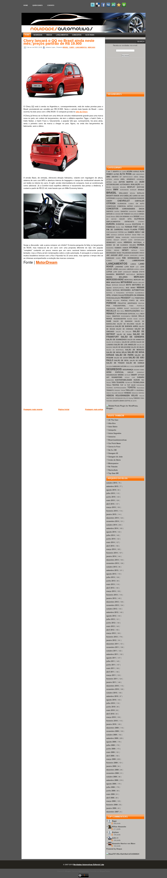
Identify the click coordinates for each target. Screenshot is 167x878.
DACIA (141, 208)
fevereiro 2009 (112, 762)
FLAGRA (134, 229)
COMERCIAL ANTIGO (125, 206)
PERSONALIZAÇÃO (113, 298)
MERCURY (138, 280)
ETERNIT (141, 222)
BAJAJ (109, 187)
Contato (50, 5)
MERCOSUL (128, 280)
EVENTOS (120, 224)
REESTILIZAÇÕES (133, 311)
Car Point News (114, 443)
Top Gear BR (113, 473)
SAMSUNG (116, 366)
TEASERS (120, 382)
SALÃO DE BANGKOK (124, 321)
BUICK (117, 195)
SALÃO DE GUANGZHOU (116, 339)
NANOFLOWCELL (119, 288)
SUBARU (140, 377)
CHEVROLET (126, 200)
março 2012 (111, 633)
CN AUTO (140, 203)
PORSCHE (112, 302)
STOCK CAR (131, 377)
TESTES (116, 385)
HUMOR (126, 248)
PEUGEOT (126, 297)
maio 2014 (110, 542)
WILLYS (126, 398)
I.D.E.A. (141, 248)
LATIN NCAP (130, 267)
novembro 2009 (112, 731)
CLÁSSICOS (123, 203)
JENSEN (127, 255)
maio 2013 (110, 584)
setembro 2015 (112, 486)
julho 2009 (110, 745)
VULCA (141, 396)
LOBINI (141, 269)
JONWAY (141, 255)
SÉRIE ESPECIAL (116, 372)
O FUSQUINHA (120, 293)
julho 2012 (110, 619)
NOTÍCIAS (117, 290)
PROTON (141, 303)
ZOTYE (127, 401)
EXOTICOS (137, 224)
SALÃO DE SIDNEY (137, 360)
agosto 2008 (111, 783)
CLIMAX (132, 204)
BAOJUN (116, 187)
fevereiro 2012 (112, 636)
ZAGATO (116, 401)
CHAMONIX (119, 198)
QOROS (120, 308)
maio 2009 (110, 752)
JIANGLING (134, 255)
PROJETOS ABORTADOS (128, 303)
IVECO (141, 253)
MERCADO (91, 47)
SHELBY (132, 372)
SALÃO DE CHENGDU (125, 329)
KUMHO (113, 261)
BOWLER (134, 190)
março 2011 (111, 675)
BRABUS (141, 190)
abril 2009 (110, 755)
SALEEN (109, 366)
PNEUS (109, 300)
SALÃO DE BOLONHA (126, 324)
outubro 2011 (111, 650)
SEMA (142, 370)
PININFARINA (139, 298)
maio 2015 (110, 500)
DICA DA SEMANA (123, 216)
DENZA (141, 214)
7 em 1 (109, 171)
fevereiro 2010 (112, 720)
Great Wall (136, 235)
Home (25, 5)
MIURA (136, 282)
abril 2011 (110, 671)
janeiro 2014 (111, 556)
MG (143, 280)
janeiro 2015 (111, 514)
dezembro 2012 (112, 602)
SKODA (121, 374)
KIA (125, 257)
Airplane (115, 832)
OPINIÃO (115, 295)
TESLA (109, 385)
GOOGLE (114, 235)
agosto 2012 (111, 615)
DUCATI (123, 219)
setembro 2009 (112, 738)
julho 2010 (110, 703)
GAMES (131, 232)
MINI (108, 282)
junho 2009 (111, 748)
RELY (142, 311)
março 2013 (111, 591)
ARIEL (123, 179)
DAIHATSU (133, 211)
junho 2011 (111, 664)
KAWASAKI (111, 258)
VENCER (121, 393)
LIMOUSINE (122, 269)
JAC (108, 255)
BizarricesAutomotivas (117, 440)
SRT (109, 377)
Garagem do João (115, 456)
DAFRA (117, 211)
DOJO (142, 216)
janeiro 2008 (111, 808)
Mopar (109, 285)
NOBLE (109, 290)
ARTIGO (110, 182)
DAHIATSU (125, 211)
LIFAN (115, 269)
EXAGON (128, 224)
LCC (138, 267)
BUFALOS (140, 193)
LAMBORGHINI (138, 260)
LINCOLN (130, 269)
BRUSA (133, 193)
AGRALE (136, 171)
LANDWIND (119, 267)
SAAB (109, 321)
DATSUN (109, 214)
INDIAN (118, 250)
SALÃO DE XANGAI (135, 363)
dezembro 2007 (112, 811)
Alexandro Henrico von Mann (123, 843)
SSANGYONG (118, 377)
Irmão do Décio (114, 460)
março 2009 (111, 759)
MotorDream (46, 262)
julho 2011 (110, 661)
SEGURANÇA (128, 369)
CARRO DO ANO (138, 196)
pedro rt (115, 838)
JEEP (121, 255)
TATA (114, 382)
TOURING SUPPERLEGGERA (116, 388)
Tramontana (140, 388)
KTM (142, 258)
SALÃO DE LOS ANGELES (125, 344)
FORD (141, 229)
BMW (116, 189)
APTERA (110, 179)
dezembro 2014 (112, 518)
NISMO (133, 288)
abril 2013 (110, 588)
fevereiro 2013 (112, 594)
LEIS (142, 266)
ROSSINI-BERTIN (120, 319)
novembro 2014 (112, 521)
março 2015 (111, 507)
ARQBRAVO (132, 179)
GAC (126, 232)
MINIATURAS (116, 282)
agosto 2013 (111, 574)
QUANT (127, 308)
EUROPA (111, 223)
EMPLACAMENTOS (115, 221)
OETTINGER (130, 293)
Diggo (114, 821)
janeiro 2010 (111, 724)
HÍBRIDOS (129, 242)
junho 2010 (111, 706)
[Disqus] (63, 304)
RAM (142, 308)
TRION (123, 390)
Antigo (141, 177)
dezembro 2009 (112, 727)
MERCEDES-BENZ (115, 279)
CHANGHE (140, 198)
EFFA (131, 219)
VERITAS (141, 393)
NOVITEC (110, 293)
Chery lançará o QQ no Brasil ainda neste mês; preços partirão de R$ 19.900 (58, 42)
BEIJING (123, 187)
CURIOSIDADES (130, 208)
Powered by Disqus (114, 849)
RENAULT (111, 313)
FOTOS (121, 232)
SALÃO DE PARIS (125, 354)
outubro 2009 (111, 734)
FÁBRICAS (111, 227)
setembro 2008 (112, 780)
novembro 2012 (112, 605)
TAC (142, 380)
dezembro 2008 (112, 769)
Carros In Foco (114, 446)
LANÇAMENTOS (62, 35)
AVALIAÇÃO (136, 184)
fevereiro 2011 (112, 678)
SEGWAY (137, 370)
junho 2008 (111, 790)
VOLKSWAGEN (123, 395)
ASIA (116, 182)
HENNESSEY (111, 242)
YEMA (142, 398)
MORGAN (115, 285)
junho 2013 (111, 580)
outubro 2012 (111, 608)
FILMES (141, 227)
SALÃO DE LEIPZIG (129, 342)
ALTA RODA (89, 35)
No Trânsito (113, 466)
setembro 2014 (112, 528)
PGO (133, 298)
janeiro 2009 (111, 766)
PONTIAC (125, 300)
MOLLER (141, 282)
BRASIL (65, 47)
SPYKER (141, 375)
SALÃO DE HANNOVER (135, 339)
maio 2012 (110, 626)
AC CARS (123, 171)
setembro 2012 (112, 612)
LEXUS (109, 269)
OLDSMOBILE (139, 293)
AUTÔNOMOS (125, 184)
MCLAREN (126, 277)
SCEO (132, 366)
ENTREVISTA (131, 221)
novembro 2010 (112, 689)
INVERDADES (111, 253)
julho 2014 (110, 535)
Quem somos (37, 5)
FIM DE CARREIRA (115, 229)
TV (135, 390)
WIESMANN (119, 398)
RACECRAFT (136, 308)
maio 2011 (110, 668)
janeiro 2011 (111, 682)
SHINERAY (140, 372)
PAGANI (121, 295)
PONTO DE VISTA (136, 300)
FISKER (127, 229)
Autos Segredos (114, 433)
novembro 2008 (112, 773)
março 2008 (111, 801)
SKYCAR (127, 375)
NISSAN (140, 287)
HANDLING (126, 237)
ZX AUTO (133, 401)
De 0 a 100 (112, 450)
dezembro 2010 (112, 685)
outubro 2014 (111, 524)
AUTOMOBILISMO (113, 184)
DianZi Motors (111, 216)
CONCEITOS (76, 35)
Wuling (131, 398)
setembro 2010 (112, 696)
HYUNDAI (134, 247)
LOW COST (118, 272)
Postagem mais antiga (94, 409)
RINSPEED (116, 316)
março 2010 (111, 717)
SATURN (123, 366)
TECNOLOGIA (138, 382)
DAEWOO (110, 211)
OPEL (109, 295)
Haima (119, 237)
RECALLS (111, 310)
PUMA (133, 306)
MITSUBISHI (127, 282)
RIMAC (109, 316)
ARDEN (117, 179)
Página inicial (63, 409)
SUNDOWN (110, 380)
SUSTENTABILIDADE (124, 380)
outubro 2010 (111, 692)
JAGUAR (114, 255)
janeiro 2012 (111, 640)
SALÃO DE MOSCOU (134, 349)
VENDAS (128, 393)
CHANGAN (133, 198)
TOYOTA (132, 387)
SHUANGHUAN (112, 375)
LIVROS (136, 269)
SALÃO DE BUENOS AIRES (127, 326)
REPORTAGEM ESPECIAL (126, 314)
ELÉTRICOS (139, 219)
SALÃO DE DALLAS (124, 332)
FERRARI (129, 227)
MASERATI (121, 274)
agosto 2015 (111, 490)
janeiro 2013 (111, 598)
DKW (131, 216)
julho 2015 (110, 493)
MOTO (129, 285)
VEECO (109, 393)
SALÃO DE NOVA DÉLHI (116, 352)
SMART (134, 374)
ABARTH (116, 171)
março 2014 (111, 549)
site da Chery (82, 112)
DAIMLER (140, 211)
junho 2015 (111, 496)
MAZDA (112, 277)
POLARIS (117, 300)
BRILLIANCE (124, 193)
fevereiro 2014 (112, 552)
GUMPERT (111, 237)
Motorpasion (113, 463)
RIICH (142, 314)
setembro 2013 (112, 570)
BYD (121, 196)
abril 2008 (110, 797)
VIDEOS (49, 35)
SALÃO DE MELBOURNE (122, 347)
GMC (108, 235)
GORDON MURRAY (125, 235)
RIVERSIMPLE (126, 316)
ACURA (130, 171)
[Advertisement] (70, 424)
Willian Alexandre (119, 826)
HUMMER (118, 248)
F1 (143, 224)
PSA (109, 305)
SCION (137, 366)
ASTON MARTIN (127, 182)
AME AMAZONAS (138, 174)
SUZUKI (137, 380)
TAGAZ (109, 382)
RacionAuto (113, 470)
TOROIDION (140, 385)
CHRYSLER (139, 201)
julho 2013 (110, 577)
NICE (128, 288)
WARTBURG (110, 398)
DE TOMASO (126, 214)
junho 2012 (111, 622)
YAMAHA (136, 398)
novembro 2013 (112, 563)
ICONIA (110, 250)
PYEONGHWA (111, 308)
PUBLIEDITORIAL (121, 306)
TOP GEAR (131, 385)
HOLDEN (133, 245)
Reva (138, 314)
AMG (109, 176)
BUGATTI (110, 195)
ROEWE (135, 316)
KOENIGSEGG (134, 258)
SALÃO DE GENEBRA (132, 336)
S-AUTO (141, 319)
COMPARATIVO (139, 206)
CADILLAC (127, 195)
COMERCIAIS (111, 206)
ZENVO (122, 401)
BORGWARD (125, 190)
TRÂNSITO (110, 390)
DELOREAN (135, 214)
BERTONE (140, 187)
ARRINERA (140, 179)
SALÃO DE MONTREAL (115, 350)
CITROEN (112, 203)
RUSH (136, 319)
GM (142, 232)
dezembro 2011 (112, 643)
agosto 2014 (111, 532)
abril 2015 (110, 504)
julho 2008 (110, 787)
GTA (142, 235)
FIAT (136, 226)
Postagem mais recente (32, 409)
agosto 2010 (111, 699)
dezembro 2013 (112, 560)
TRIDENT (117, 390)
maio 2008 (110, 794)
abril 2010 (110, 713)
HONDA (140, 244)
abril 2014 (110, 546)
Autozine (111, 436)
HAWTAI (110, 240)
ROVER (130, 319)
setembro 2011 (112, 654)
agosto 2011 (111, 657)
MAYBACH (140, 274)
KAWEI (119, 258)
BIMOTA (109, 190)
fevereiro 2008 (112, 804)
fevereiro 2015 (112, 510)
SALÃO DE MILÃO (137, 347)
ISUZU (119, 253)
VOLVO (135, 395)
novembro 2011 (112, 647)
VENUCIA (135, 393)
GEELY (138, 232)
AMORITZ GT (117, 177)
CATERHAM (110, 198)
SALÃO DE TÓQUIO (116, 363)
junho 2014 (111, 538)
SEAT (142, 366)
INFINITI (127, 250)
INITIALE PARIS (137, 250)
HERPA (120, 242)
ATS (137, 182)
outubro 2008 (111, 776)
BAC (142, 184)
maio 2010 (110, 710)
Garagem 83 (113, 453)
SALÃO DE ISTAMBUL (114, 342)
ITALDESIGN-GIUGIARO (130, 253)
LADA (126, 260)
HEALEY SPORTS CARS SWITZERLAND (129, 240)
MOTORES (137, 285)
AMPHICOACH (128, 177)
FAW (123, 227)
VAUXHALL (140, 390)
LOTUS (109, 271)
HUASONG (110, 248)
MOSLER (122, 285)
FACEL (118, 227)
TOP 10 (123, 385)
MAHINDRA (111, 274)
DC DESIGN (117, 214)
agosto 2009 (111, 741)
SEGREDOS (37, 35)
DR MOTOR (112, 219)
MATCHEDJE (131, 274)
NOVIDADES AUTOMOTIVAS (132, 290)
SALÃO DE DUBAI (125, 334)
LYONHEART (127, 272)
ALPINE (117, 174)
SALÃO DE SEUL (122, 360)
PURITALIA (140, 306)
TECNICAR (129, 382)
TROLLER (130, 390)
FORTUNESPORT (112, 232)
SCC (128, 366)
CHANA (126, 198)
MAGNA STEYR (138, 272)
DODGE (136, 216)
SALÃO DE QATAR (121, 358)
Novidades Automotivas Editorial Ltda (88, 864)
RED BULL (121, 311)
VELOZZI (115, 393)
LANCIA (134, 264)
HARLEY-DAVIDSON (137, 237)
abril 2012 (110, 629)
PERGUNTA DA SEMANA (134, 295)
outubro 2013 (111, 566)
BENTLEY (132, 187)
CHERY (72, 47)
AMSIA (136, 177)
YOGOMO (109, 401)
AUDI (141, 181)
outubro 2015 (111, 483)
